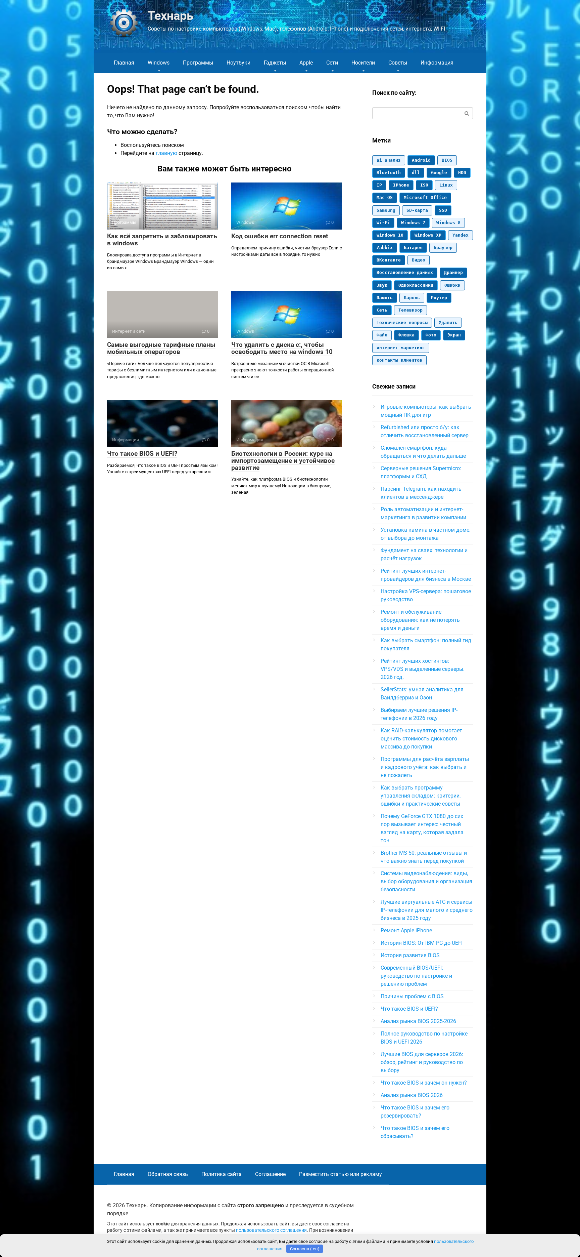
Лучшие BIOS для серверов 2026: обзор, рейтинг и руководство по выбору (422, 1062)
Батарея (413, 247)
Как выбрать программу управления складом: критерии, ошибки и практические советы (421, 795)
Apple (306, 62)
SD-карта (417, 210)
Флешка (406, 334)
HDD (462, 172)
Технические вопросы (402, 322)
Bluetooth (389, 172)
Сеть (382, 310)
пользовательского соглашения (271, 1230)
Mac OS (385, 197)
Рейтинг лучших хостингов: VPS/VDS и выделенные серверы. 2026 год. (423, 669)
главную (166, 153)
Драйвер (453, 272)
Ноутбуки (238, 62)
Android (421, 160)
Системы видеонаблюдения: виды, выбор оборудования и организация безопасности (426, 881)
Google (439, 172)
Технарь (170, 16)
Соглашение (270, 1174)
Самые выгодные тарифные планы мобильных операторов (161, 348)
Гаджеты (275, 62)
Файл (382, 334)
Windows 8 (448, 222)
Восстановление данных (405, 272)
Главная (124, 62)
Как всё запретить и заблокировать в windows (162, 239)
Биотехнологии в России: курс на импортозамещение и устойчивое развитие (283, 461)
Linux (446, 185)
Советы (397, 62)
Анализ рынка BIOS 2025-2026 (418, 1021)
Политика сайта (221, 1174)
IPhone (401, 185)
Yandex (460, 235)
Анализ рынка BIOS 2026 (412, 1095)
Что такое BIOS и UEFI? (142, 453)
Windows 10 (390, 235)
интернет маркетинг (401, 347)
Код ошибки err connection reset (279, 236)
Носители (363, 62)
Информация (437, 62)
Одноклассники (415, 285)
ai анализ (389, 160)
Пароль (412, 297)
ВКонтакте (389, 259)
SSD (443, 210)
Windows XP (428, 235)
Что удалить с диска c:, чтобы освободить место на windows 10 (282, 348)
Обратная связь (168, 1174)
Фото (431, 334)
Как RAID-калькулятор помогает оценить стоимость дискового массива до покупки (421, 738)
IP (379, 185)
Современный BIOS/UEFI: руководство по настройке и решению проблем (416, 976)
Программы (198, 62)
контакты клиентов (399, 360)
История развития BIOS (410, 955)
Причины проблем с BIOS (412, 996)
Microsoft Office (425, 197)
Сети (332, 62)
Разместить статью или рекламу (340, 1174)
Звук (382, 285)
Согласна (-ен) (305, 1248)
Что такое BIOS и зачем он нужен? (424, 1083)
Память (385, 297)
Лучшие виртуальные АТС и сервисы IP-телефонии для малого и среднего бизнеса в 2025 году (427, 910)
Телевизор (410, 310)
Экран (454, 334)
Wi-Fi (383, 222)
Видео (418, 259)
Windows (159, 62)
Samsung (386, 210)
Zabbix (385, 247)
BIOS (447, 160)
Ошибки (452, 285)
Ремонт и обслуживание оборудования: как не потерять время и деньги (420, 620)
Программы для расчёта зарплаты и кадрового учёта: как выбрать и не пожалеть (425, 767)
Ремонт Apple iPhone (406, 930)
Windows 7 (413, 222)
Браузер (443, 247)
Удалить (448, 322)
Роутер (439, 297)
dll (416, 172)
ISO (424, 185)
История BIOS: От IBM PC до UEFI (422, 943)
